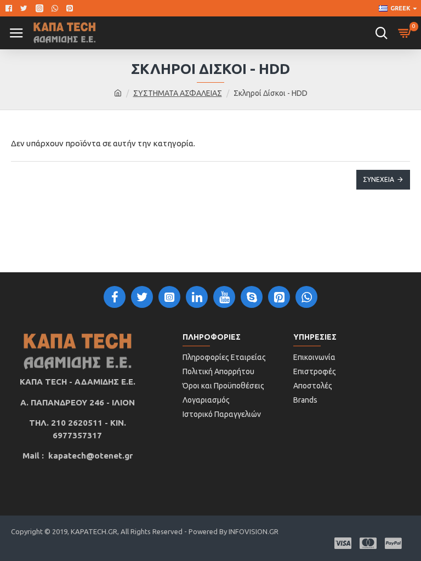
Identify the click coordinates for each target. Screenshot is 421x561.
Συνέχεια (378, 179)
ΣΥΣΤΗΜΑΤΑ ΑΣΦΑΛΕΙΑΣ (177, 93)
